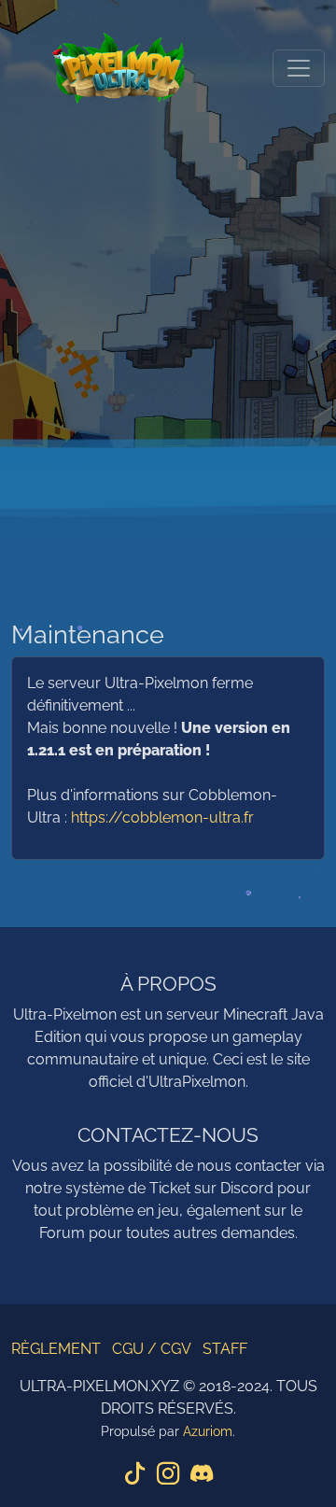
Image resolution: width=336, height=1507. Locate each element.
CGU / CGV (151, 1349)
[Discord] (201, 1475)
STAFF (225, 1349)
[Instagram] (168, 1475)
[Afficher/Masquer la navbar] (299, 68)
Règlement (56, 1349)
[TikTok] (134, 1475)
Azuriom (207, 1431)
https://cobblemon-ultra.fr (162, 817)
